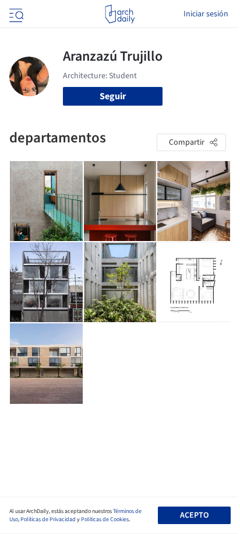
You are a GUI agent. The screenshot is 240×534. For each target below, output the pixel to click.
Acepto (194, 515)
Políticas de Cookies (105, 519)
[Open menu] (15, 14)
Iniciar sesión (205, 14)
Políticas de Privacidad (48, 519)
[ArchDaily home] (120, 14)
